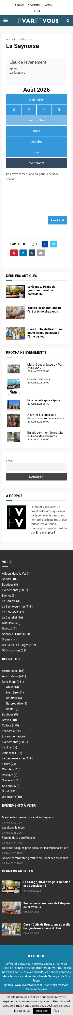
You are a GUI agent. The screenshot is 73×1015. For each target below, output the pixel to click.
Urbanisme (12, 796)
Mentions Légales (36, 989)
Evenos (9, 595)
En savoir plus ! (45, 532)
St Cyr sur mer (14, 650)
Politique (9, 774)
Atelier (12, 687)
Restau (12, 709)
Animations (13, 670)
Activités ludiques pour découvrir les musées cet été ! (36, 847)
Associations (14, 676)
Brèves (9, 720)
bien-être (15, 692)
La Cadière (11, 601)
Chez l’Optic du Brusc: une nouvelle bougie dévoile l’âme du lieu (44, 333)
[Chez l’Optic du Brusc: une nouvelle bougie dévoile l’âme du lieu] (15, 333)
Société (10, 785)
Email (9, 461)
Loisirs (9, 764)
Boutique (10, 584)
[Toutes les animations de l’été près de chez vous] (15, 312)
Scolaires (11, 780)
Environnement (15, 736)
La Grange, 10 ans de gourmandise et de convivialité (41, 290)
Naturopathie (16, 703)
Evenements (10, 590)
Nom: (13, 69)
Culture (10, 725)
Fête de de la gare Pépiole (18, 837)
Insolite (9, 747)
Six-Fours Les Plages (19, 645)
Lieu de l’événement (28, 62)
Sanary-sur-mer (16, 634)
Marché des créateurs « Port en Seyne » (27, 817)
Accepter (42, 1010)
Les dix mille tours (13, 827)
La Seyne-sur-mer (17, 606)
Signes (9, 639)
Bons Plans (13, 681)
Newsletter (34, 5)
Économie (11, 731)
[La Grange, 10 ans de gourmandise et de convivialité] (15, 291)
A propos (20, 5)
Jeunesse (12, 753)
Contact (48, 5)
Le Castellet (12, 617)
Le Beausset (13, 612)
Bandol (10, 579)
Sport (9, 791)
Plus (56, 1010)
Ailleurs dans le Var (16, 573)
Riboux (9, 628)
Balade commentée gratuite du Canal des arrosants (35, 858)
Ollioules (11, 623)
